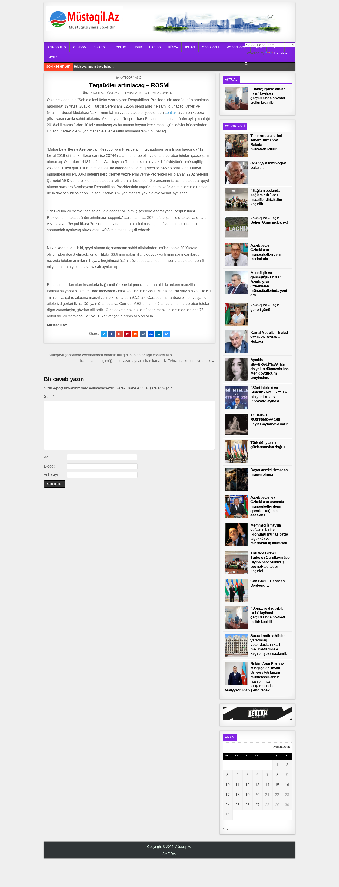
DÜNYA (173, 47)
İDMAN (190, 47)
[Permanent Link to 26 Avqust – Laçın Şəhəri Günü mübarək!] (236, 227)
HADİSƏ (155, 47)
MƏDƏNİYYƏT (236, 47)
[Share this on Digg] (151, 334)
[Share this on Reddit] (135, 334)
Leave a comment (161, 92)
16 (287, 785)
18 (237, 795)
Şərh (49, 396)
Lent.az (171, 112)
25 (237, 805)
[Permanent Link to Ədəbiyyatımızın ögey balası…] (236, 172)
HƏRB (138, 47)
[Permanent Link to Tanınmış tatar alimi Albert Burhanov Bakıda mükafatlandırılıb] (236, 145)
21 (267, 795)
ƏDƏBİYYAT (210, 47)
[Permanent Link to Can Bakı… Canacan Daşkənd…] (236, 590)
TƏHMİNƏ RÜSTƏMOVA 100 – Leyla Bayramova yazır (269, 419)
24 (228, 805)
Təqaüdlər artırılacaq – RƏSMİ (129, 85)
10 (228, 785)
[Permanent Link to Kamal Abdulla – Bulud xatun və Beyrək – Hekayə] (236, 341)
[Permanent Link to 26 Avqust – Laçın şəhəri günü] (236, 314)
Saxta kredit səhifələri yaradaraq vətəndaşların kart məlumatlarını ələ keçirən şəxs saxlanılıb (269, 645)
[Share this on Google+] (119, 334)
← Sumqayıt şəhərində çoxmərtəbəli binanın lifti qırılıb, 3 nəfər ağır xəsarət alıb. (109, 355)
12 (247, 785)
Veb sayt (51, 475)
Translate (280, 53)
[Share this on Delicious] (166, 334)
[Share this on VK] (143, 334)
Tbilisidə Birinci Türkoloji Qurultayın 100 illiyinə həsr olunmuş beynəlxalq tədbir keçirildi (269, 562)
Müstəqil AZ (95, 92)
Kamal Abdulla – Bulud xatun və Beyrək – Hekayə (269, 337)
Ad (46, 457)
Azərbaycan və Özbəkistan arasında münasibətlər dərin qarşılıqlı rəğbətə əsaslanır (267, 506)
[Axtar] (246, 64)
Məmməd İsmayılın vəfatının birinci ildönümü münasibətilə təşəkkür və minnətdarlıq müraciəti (269, 534)
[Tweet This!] (104, 334)
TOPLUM (120, 47)
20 (257, 795)
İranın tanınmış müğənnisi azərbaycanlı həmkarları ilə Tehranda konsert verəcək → (147, 361)
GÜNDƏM (79, 47)
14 (267, 785)
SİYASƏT (100, 47)
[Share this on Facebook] (111, 334)
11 (237, 785)
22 (277, 795)
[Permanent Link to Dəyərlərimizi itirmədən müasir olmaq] (236, 479)
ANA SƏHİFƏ (57, 47)
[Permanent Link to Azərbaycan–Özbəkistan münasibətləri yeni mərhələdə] (236, 254)
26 (247, 805)
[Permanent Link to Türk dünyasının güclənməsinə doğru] (236, 451)
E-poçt (49, 466)
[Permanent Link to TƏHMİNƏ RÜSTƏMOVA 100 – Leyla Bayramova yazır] (236, 424)
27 (257, 805)
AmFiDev (169, 854)
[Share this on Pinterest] (127, 334)
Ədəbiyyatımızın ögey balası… (94, 66)
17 (228, 795)
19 (247, 795)
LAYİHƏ (53, 57)
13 (257, 785)
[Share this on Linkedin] (158, 334)
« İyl (226, 828)
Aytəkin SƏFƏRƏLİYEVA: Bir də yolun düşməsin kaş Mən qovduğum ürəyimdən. (269, 369)
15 (277, 785)
